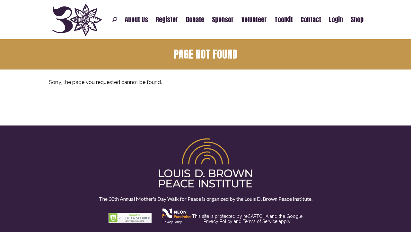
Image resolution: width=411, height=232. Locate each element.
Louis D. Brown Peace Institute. (277, 199)
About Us (136, 19)
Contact (311, 19)
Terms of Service (260, 221)
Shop (357, 19)
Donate (195, 19)
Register (167, 19)
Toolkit (284, 19)
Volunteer (254, 19)
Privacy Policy (172, 222)
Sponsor (223, 19)
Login (336, 19)
